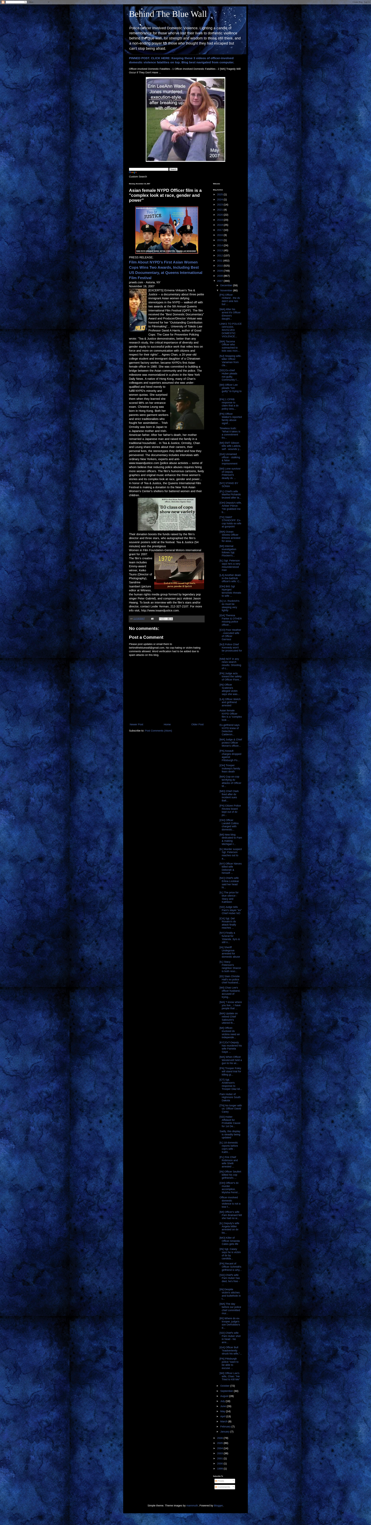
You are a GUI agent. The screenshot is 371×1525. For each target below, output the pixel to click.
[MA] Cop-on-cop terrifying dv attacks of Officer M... (230, 781)
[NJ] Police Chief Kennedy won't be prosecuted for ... (231, 649)
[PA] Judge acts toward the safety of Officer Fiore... (231, 676)
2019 (220, 219)
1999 (220, 1468)
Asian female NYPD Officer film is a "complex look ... (231, 715)
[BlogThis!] (163, 618)
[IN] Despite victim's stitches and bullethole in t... (230, 1294)
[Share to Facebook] (168, 618)
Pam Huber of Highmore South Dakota (230, 1097)
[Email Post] (152, 618)
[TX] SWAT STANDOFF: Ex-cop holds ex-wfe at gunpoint (230, 522)
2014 (220, 245)
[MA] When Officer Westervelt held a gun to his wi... (231, 1060)
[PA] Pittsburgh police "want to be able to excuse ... (229, 1363)
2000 (220, 1463)
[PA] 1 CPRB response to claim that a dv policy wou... (229, 404)
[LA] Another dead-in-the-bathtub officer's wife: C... (230, 578)
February (225, 1426)
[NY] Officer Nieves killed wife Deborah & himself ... (231, 868)
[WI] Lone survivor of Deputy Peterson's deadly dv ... (230, 473)
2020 (220, 214)
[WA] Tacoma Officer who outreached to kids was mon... (230, 346)
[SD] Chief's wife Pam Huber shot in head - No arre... (230, 1337)
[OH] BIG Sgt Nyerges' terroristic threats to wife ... (230, 591)
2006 (220, 1438)
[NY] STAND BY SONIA (229, 485)
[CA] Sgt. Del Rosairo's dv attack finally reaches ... (228, 923)
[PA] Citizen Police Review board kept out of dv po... (230, 810)
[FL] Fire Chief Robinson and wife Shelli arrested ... (229, 1162)
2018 (220, 224)
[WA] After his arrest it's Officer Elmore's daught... (230, 314)
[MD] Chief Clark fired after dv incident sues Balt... (229, 796)
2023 (220, 204)
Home (167, 724)
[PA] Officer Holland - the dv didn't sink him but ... (230, 299)
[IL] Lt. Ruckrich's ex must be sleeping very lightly (229, 605)
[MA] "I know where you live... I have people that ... (231, 1005)
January (225, 1431)
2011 (220, 260)
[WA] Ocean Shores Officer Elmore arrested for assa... (230, 536)
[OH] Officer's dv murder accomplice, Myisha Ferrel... (230, 1187)
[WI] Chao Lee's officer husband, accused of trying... (230, 992)
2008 (220, 275)
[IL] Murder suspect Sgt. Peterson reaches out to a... (231, 854)
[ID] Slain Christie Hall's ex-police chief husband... (230, 979)
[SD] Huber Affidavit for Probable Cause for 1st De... (230, 1121)
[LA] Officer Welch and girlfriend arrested (230, 702)
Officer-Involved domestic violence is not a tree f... (230, 1202)
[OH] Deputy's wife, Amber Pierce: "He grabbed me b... (231, 507)
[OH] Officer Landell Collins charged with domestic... (229, 825)
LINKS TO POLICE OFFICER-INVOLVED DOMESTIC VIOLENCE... (231, 330)
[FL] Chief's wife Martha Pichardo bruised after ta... (230, 494)
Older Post (197, 724)
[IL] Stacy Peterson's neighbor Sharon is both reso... (230, 966)
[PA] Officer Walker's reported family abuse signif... (231, 418)
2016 (220, 235)
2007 (220, 280)
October (225, 1385)
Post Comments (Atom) (158, 730)
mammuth (192, 1505)
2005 (220, 1443)
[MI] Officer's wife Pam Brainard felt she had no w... (231, 1215)
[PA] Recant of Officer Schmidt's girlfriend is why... (231, 1266)
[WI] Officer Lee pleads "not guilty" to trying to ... (231, 389)
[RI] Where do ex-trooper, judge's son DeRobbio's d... (230, 1323)
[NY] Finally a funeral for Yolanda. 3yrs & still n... (230, 937)
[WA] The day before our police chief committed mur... (230, 1308)
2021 (220, 209)
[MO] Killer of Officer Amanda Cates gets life (230, 1240)
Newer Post (136, 724)
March (224, 1421)
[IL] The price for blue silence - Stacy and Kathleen (229, 897)
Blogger (218, 1505)
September (227, 1391)
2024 (220, 199)
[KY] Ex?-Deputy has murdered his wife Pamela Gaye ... (231, 1047)
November (226, 290)
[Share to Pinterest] (171, 618)
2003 (220, 1453)
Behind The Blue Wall (168, 14)
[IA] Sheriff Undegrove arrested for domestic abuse (230, 952)
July (223, 1401)
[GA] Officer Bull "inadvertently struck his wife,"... (231, 1350)
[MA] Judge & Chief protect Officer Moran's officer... (231, 742)
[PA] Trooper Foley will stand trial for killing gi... (230, 1071)
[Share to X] (165, 618)
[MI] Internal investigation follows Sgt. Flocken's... (228, 551)
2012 (220, 255)
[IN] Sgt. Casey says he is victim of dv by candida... (230, 1254)
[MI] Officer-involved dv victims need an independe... (230, 1032)
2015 (220, 240)
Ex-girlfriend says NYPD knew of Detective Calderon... (230, 730)
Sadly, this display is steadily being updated (230, 1134)
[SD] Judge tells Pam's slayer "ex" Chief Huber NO (231, 910)
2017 (220, 230)
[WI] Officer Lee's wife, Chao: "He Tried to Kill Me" (230, 1376)
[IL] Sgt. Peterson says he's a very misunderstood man (230, 565)
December (226, 285)
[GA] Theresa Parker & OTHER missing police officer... (231, 620)
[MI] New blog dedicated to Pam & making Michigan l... (231, 839)
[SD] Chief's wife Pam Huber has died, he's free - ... (230, 1280)
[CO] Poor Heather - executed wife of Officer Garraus (230, 634)
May (223, 1411)
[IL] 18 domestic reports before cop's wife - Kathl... (229, 1147)
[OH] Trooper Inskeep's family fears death (230, 768)
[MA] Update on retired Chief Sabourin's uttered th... (229, 1018)
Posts (220, 1480)
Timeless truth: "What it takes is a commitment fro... (230, 433)
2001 (220, 1458)
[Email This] (160, 618)
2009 (220, 270)
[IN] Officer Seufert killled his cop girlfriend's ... (230, 1174)
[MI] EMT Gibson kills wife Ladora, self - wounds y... (230, 446)
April (223, 1416)
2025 (220, 194)
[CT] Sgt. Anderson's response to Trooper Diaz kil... (231, 1084)
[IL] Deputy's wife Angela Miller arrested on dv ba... (229, 1228)
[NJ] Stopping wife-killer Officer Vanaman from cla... (230, 361)
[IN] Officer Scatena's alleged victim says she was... (230, 689)
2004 (220, 1448)
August (224, 1396)
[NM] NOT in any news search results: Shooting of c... (230, 663)
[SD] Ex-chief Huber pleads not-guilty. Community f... (229, 375)
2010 (220, 265)
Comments (223, 1487)
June (223, 1406)
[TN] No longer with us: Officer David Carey (231, 1108)
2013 (220, 250)
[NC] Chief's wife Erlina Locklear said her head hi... (229, 883)
